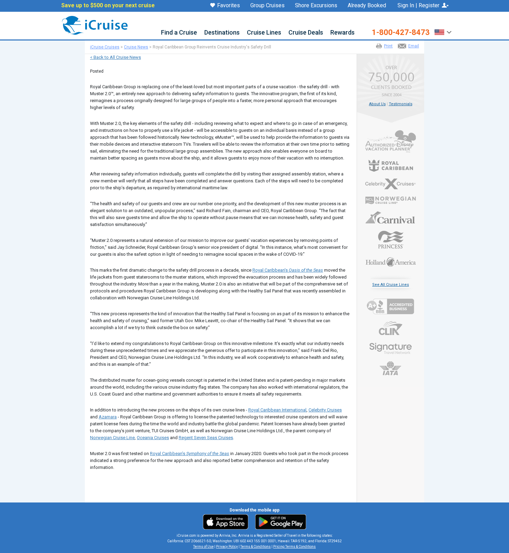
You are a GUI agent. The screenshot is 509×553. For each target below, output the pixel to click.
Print (388, 46)
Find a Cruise (179, 32)
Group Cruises (267, 5)
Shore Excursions (316, 5)
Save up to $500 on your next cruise (108, 5)
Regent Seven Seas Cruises (206, 437)
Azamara (108, 416)
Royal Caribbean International (277, 410)
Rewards (342, 32)
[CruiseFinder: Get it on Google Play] (279, 521)
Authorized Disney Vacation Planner (390, 141)
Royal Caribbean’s (287, 270)
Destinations (222, 32)
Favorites (228, 6)
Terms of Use (203, 547)
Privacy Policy (227, 547)
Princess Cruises (390, 239)
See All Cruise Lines (390, 284)
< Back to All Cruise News (115, 57)
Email (413, 46)
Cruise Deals (305, 32)
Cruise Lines (264, 32)
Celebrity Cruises (325, 410)
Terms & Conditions (255, 547)
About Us (377, 104)
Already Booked (367, 5)
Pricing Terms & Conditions (294, 547)
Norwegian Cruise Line (112, 437)
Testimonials (400, 104)
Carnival (390, 217)
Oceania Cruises (153, 437)
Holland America (390, 261)
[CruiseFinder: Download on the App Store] (227, 521)
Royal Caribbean (390, 166)
